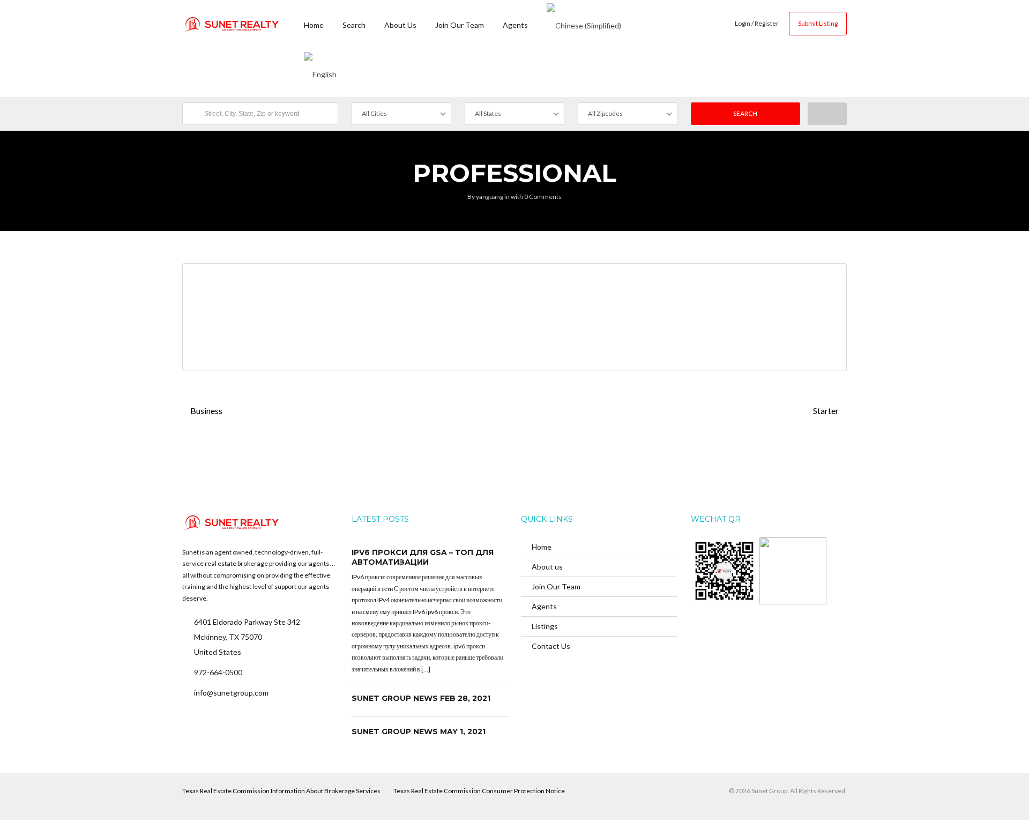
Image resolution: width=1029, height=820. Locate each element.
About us (400, 24)
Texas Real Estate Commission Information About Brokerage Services (281, 791)
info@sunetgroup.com (231, 692)
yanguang (489, 197)
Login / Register (757, 23)
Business (205, 410)
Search (354, 24)
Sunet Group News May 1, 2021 (419, 731)
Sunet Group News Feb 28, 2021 (421, 698)
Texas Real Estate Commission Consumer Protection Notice (479, 791)
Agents (515, 24)
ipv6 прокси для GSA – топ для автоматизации (423, 557)
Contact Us (551, 646)
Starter (826, 410)
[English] (320, 72)
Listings (545, 626)
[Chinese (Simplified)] (584, 24)
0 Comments (543, 197)
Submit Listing (818, 23)
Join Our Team (459, 24)
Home (314, 24)
